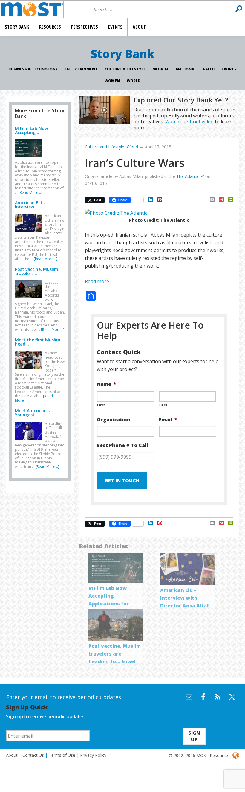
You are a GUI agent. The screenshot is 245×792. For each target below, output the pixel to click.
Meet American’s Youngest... (32, 413)
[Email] (210, 199)
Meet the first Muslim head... (37, 342)
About (12, 755)
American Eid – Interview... (30, 205)
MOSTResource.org (31, 9)
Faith (209, 69)
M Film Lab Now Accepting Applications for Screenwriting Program (108, 603)
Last (163, 405)
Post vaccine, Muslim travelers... (36, 271)
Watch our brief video (189, 121)
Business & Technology (33, 69)
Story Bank (122, 54)
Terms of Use (62, 755)
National (186, 69)
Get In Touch (122, 480)
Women (112, 80)
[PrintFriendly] (228, 199)
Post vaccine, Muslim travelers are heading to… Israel (114, 654)
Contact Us (33, 755)
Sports (229, 69)
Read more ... (99, 281)
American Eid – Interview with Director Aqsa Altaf (184, 598)
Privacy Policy (93, 755)
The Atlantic (187, 176)
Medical (160, 69)
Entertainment (81, 69)
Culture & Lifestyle (125, 69)
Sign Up (194, 736)
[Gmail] (219, 199)
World (133, 80)
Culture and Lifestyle (104, 147)
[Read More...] (30, 192)
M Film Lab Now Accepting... (31, 130)
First (101, 405)
